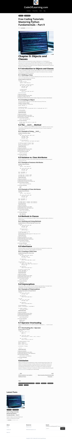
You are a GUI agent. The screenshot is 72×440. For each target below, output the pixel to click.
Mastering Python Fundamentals (24, 62)
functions (25, 218)
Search (62, 428)
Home (41, 10)
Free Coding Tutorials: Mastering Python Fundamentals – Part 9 (13, 413)
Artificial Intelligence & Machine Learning (26, 383)
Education (21, 15)
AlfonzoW (23, 28)
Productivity (43, 383)
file (22, 96)
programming (43, 62)
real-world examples (22, 369)
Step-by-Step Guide (21, 92)
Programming (27, 15)
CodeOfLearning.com (36, 7)
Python (42, 61)
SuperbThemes (43, 438)
